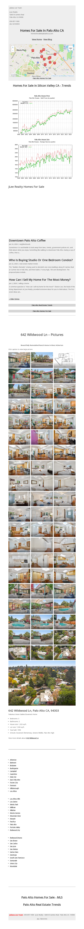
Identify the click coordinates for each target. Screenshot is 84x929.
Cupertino (13, 774)
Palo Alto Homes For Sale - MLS (42, 897)
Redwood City (15, 830)
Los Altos (13, 791)
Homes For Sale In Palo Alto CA (42, 30)
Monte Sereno (15, 813)
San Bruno (13, 841)
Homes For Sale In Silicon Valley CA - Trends (42, 85)
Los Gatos (13, 802)
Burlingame (14, 768)
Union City (13, 863)
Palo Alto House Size (41, 139)
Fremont (13, 785)
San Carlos (14, 843)
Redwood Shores (16, 838)
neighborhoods (24, 244)
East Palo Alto (15, 780)
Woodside (13, 866)
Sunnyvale (13, 860)
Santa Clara (14, 852)
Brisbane (13, 765)
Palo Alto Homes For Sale (42, 78)
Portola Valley (15, 827)
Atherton (13, 760)
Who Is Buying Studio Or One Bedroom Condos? (41, 260)
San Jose (13, 846)
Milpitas (13, 810)
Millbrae (13, 807)
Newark (12, 819)
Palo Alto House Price (42, 96)
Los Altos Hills (15, 799)
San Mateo (14, 849)
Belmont (13, 763)
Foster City (14, 782)
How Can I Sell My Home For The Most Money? (40, 280)
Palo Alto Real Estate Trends (42, 305)
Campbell (13, 771)
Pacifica (13, 821)
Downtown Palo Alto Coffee (27, 240)
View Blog (47, 39)
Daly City (13, 777)
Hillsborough (14, 788)
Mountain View (15, 816)
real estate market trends (28, 264)
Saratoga (13, 855)
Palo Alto (13, 824)
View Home (37, 39)
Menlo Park (14, 804)
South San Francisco (17, 858)
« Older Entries (14, 299)
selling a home (24, 283)
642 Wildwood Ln (32, 738)
